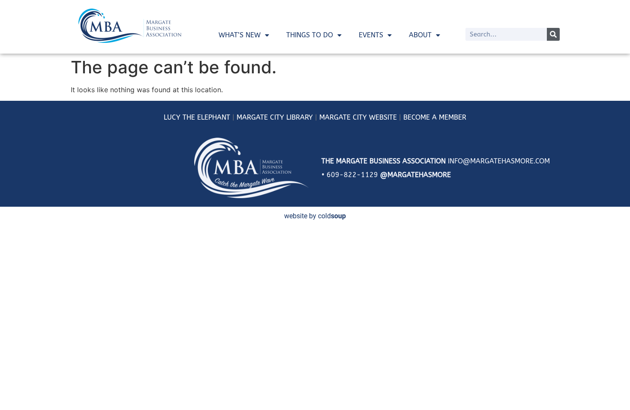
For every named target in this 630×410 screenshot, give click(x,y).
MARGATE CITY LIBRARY (275, 117)
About (420, 35)
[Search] (553, 34)
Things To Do (309, 35)
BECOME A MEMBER (434, 117)
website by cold (315, 216)
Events (371, 35)
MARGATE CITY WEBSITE (358, 117)
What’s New (240, 35)
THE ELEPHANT (205, 117)
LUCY (172, 117)
